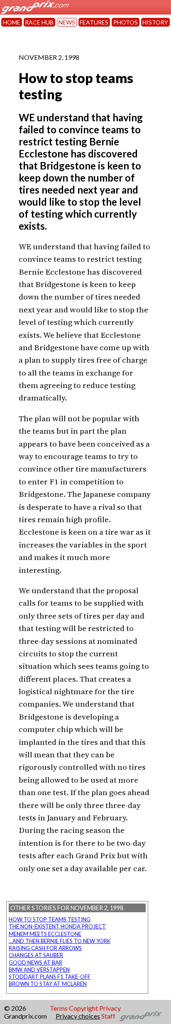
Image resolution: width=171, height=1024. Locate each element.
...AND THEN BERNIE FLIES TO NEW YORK (59, 941)
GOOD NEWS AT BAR (35, 962)
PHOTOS (125, 22)
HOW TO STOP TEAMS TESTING (49, 919)
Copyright (83, 1008)
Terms (59, 1008)
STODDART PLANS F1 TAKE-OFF (49, 976)
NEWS (67, 22)
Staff (108, 1016)
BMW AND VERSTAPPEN (39, 969)
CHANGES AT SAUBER (36, 955)
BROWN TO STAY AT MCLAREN (48, 983)
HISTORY (155, 22)
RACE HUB (39, 22)
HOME (11, 22)
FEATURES (94, 22)
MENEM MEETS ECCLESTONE (45, 934)
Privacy (110, 1008)
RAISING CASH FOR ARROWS (45, 948)
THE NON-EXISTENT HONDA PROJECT (57, 926)
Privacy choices (78, 1016)
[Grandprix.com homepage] (141, 1016)
